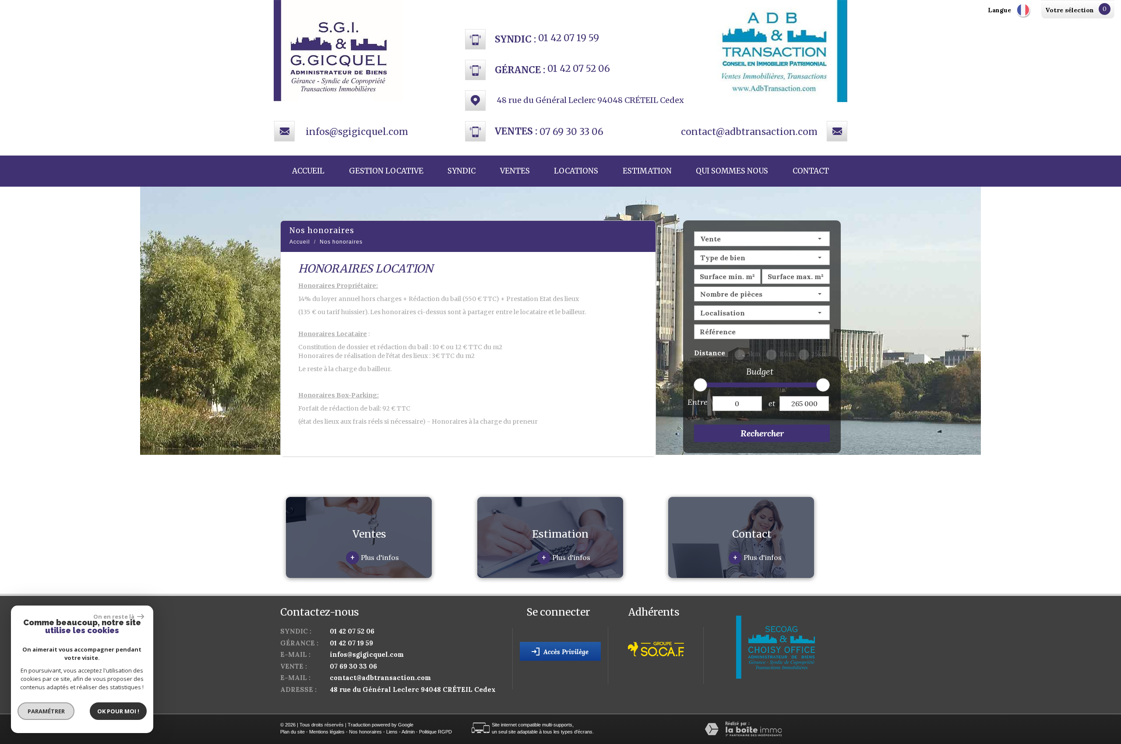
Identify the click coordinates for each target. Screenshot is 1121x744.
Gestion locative (386, 171)
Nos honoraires (365, 731)
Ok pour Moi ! (118, 711)
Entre (697, 402)
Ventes (515, 171)
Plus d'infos (374, 557)
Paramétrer (46, 711)
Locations (576, 171)
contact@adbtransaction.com (749, 132)
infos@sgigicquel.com (357, 132)
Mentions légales (327, 731)
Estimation (647, 171)
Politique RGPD (435, 731)
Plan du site (292, 731)
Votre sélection (1069, 10)
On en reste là (114, 616)
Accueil (308, 171)
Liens (392, 731)
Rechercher (762, 433)
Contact (811, 171)
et (772, 403)
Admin (408, 731)
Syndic (462, 171)
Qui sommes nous (732, 171)
